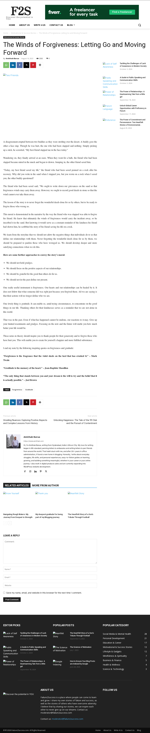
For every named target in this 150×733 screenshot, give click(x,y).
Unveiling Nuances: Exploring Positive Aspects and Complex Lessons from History (25, 422)
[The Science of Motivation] (60, 651)
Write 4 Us (118, 730)
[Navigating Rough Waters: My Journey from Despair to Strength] (17, 502)
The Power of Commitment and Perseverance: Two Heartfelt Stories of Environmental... (132, 122)
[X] (26, 65)
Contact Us (129, 730)
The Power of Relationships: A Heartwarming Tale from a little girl (132, 94)
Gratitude (29, 389)
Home (5, 33)
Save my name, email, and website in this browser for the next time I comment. (44, 592)
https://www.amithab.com (34, 441)
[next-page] (10, 523)
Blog (139, 730)
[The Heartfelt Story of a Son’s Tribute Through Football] (82, 502)
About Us (107, 730)
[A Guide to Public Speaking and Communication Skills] (110, 82)
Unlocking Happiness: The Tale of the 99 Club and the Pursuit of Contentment (75, 422)
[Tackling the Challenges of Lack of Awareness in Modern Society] (110, 67)
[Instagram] (31, 471)
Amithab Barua (12, 58)
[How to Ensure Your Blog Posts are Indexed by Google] (60, 665)
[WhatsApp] (6, 65)
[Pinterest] (33, 65)
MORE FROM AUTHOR (45, 485)
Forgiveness (17, 389)
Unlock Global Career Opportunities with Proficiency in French (133, 108)
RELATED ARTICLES (17, 485)
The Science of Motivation (80, 647)
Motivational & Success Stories (23, 33)
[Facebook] (20, 65)
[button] (139, 25)
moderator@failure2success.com (67, 718)
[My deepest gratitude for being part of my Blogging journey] (50, 502)
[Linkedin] (13, 65)
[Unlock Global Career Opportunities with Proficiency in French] (110, 109)
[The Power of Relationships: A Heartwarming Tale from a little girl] (110, 95)
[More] (40, 65)
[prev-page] (5, 523)
